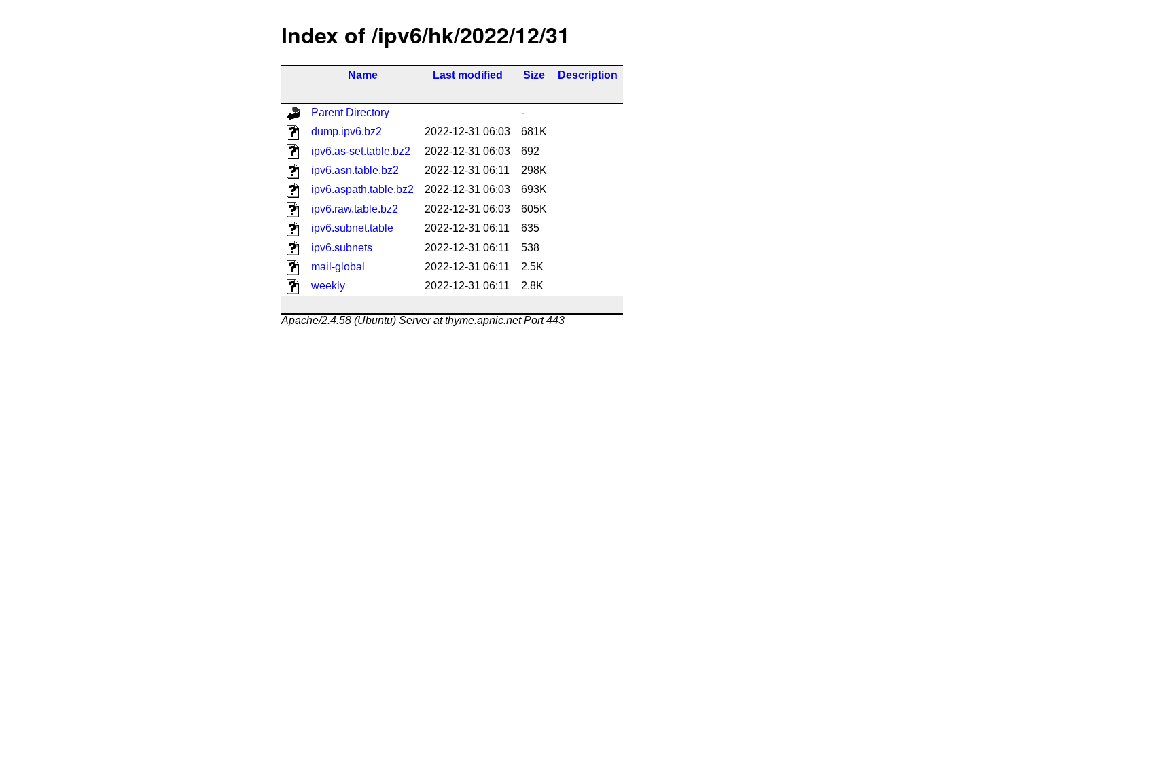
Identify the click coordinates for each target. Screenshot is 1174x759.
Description (588, 75)
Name (363, 75)
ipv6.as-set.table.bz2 (360, 151)
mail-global (338, 266)
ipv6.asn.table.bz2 (355, 170)
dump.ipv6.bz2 (346, 131)
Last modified (468, 75)
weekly (328, 286)
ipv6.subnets (341, 247)
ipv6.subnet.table (352, 228)
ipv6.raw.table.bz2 (354, 209)
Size (534, 75)
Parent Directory (350, 112)
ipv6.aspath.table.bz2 (362, 189)
